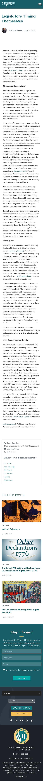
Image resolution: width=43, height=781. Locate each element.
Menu (8, 693)
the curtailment (19, 171)
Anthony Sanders (16, 30)
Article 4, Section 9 (17, 251)
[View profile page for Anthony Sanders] (4, 30)
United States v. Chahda (21, 416)
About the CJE (9, 467)
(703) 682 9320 (23, 754)
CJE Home (7, 463)
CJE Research (9, 473)
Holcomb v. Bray (17, 70)
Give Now (21, 714)
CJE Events (8, 470)
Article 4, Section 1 (24, 276)
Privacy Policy (21, 777)
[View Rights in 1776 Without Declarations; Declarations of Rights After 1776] (21, 550)
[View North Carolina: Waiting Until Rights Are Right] (21, 592)
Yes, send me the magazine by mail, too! (23, 670)
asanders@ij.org (13, 449)
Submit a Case (21, 708)
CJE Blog (7, 477)
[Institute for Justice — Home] (9, 4)
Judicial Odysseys (11, 529)
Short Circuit (8, 480)
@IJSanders (11, 452)
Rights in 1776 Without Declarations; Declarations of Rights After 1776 (21, 569)
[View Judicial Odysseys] (21, 511)
